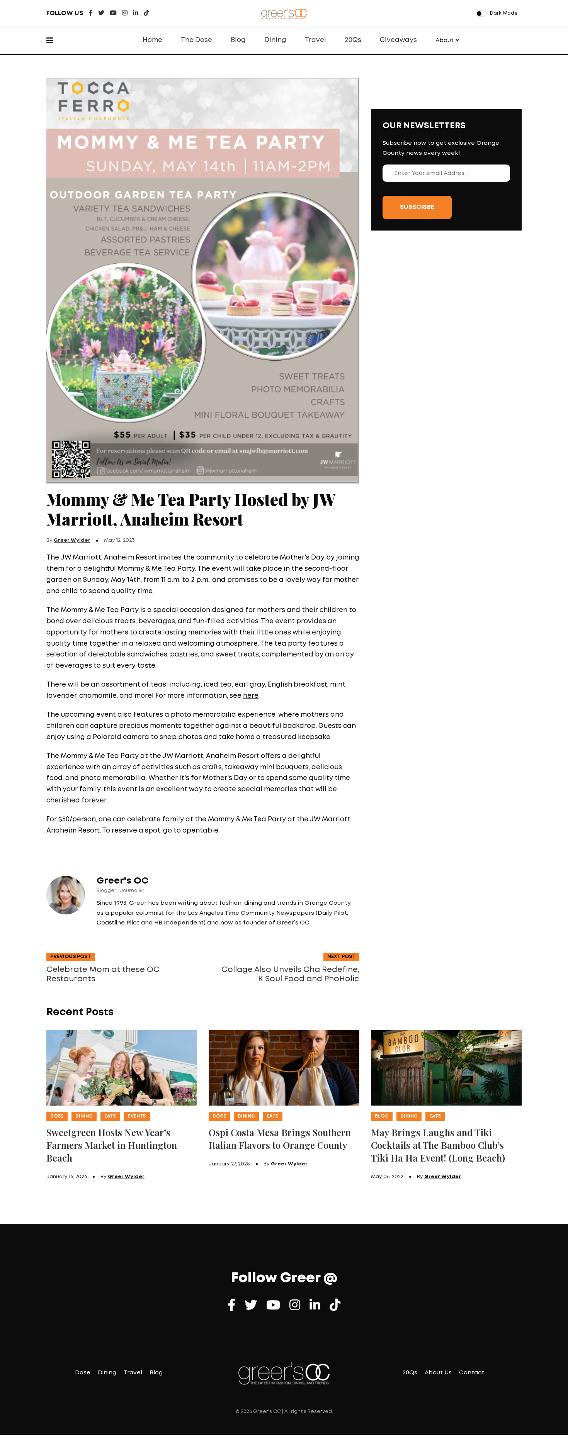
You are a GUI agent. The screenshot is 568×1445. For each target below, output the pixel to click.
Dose (57, 1116)
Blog (238, 40)
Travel (315, 40)
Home (152, 40)
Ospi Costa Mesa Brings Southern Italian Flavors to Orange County (280, 1138)
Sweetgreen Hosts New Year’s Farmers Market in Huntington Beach (111, 1145)
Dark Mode (504, 13)
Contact (471, 1372)
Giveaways (398, 40)
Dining (275, 40)
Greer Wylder (72, 540)
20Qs (353, 40)
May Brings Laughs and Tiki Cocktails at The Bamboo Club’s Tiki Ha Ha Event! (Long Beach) (438, 1145)
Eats (110, 1116)
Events (137, 1116)
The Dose (196, 40)
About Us (438, 1372)
